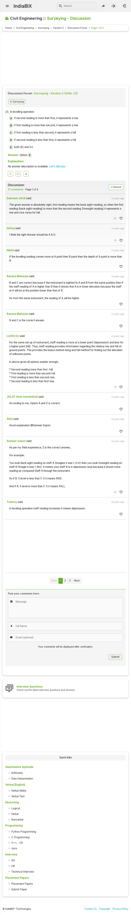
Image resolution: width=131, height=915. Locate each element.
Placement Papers (22, 883)
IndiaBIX (22, 6)
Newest (117, 187)
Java (14, 848)
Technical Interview (22, 871)
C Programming (20, 837)
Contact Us (90, 909)
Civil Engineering (25, 28)
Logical (15, 808)
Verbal (15, 814)
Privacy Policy (120, 909)
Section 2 (58, 28)
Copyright (104, 909)
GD (13, 860)
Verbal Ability (18, 790)
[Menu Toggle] (7, 6)
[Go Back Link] (10, 174)
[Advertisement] (65, 59)
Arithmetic (17, 773)
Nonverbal (17, 819)
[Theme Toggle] (114, 6)
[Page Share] (103, 6)
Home (8, 28)
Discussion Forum (77, 28)
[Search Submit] (61, 6)
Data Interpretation (22, 778)
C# (21, 842)
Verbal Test (18, 796)
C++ (14, 842)
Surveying (43, 28)
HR (13, 866)
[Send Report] (26, 174)
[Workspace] (18, 174)
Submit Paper (19, 889)
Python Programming (23, 831)
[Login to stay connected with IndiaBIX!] (124, 6)
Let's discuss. (57, 166)
